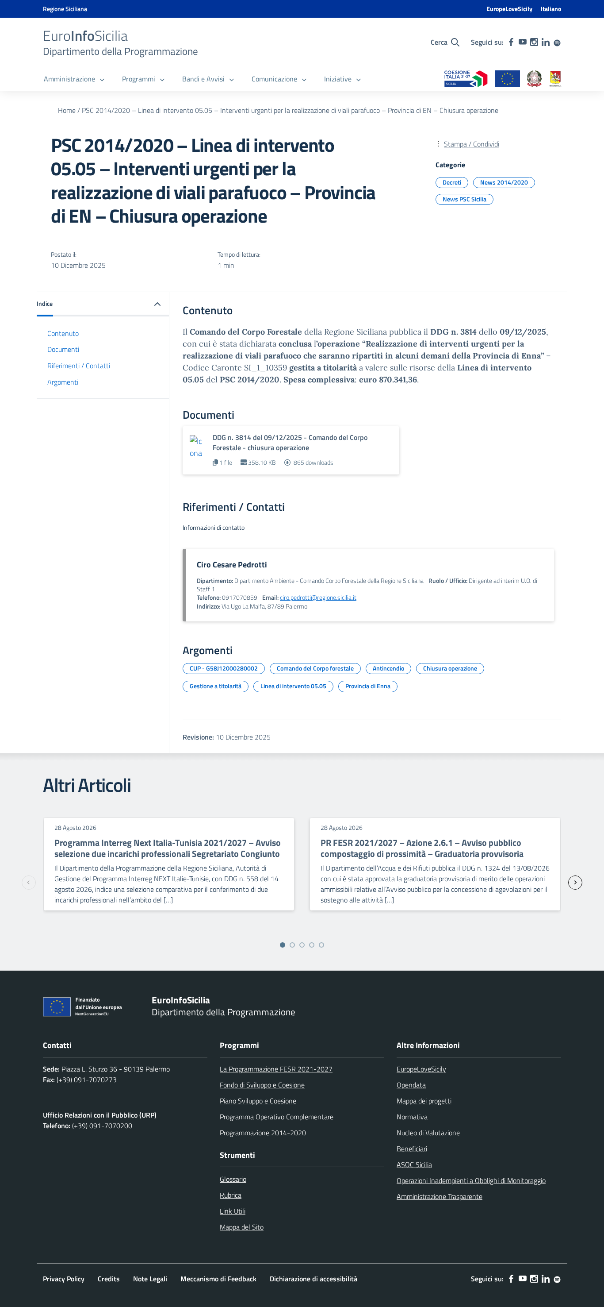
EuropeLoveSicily (509, 8)
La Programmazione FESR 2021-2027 (276, 1069)
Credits (109, 1278)
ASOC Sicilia (414, 1164)
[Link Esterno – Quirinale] (535, 79)
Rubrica (230, 1195)
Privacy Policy (63, 1278)
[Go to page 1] (282, 945)
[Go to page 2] (292, 945)
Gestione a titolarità (215, 685)
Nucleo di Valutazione (428, 1132)
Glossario (233, 1179)
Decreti (452, 182)
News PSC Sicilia (464, 199)
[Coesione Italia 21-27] (466, 79)
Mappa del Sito (242, 1227)
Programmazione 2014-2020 (263, 1132)
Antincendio (388, 668)
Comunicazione (274, 78)
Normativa (412, 1116)
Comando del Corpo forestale (315, 668)
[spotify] (557, 42)
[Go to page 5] (321, 945)
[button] (103, 304)
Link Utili (232, 1211)
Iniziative (338, 78)
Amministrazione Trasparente (439, 1196)
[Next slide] (575, 882)
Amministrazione (69, 78)
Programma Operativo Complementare (276, 1116)
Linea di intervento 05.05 (293, 685)
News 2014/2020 (504, 182)
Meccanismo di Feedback (218, 1278)
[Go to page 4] (311, 945)
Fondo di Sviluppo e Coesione (262, 1085)
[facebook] (511, 42)
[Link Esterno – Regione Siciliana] (555, 79)
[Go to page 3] (302, 945)
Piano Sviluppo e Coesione (258, 1100)
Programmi (138, 78)
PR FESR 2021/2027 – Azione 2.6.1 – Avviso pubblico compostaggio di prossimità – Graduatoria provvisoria (422, 848)
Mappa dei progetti (424, 1100)
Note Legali (150, 1278)
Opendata (411, 1085)
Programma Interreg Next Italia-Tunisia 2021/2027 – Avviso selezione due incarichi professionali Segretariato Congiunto (167, 848)
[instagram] (534, 42)
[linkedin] (546, 42)
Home (67, 110)
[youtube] (523, 42)
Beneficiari (412, 1148)
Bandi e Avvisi (203, 78)
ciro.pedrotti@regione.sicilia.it (318, 597)
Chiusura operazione (450, 668)
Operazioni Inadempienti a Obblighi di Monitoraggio (471, 1180)
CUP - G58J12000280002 (224, 668)
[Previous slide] (29, 882)
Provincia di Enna (367, 685)
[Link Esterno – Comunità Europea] (507, 79)
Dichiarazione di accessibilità (313, 1278)
